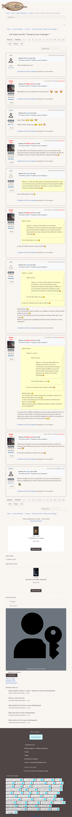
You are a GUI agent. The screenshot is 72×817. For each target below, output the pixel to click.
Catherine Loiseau (23, 796)
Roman (57, 780)
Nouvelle (18, 786)
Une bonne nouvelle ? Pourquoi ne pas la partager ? (33, 60)
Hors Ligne (10, 93)
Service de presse (26, 799)
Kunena (39, 521)
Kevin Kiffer (17, 793)
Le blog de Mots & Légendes (17, 693)
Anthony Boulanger (39, 783)
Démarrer (9, 39)
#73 (58, 110)
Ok (3, 813)
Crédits (26, 755)
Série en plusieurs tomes (12, 789)
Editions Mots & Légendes (13, 780)
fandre (11, 110)
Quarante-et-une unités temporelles (36, 579)
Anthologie (18, 783)
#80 (58, 468)
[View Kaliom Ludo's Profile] (10, 88)
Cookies (26, 752)
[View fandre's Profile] (10, 115)
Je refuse (10, 813)
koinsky (11, 468)
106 (10, 43)
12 (63, 39)
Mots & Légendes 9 (43, 789)
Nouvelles (27, 783)
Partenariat (50, 799)
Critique (59, 783)
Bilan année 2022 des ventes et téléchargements (22, 713)
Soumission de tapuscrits (31, 759)
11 (59, 39)
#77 (59, 262)
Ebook (38, 780)
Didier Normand (10, 796)
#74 (55, 140)
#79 (55, 434)
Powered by (33, 521)
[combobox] (36, 17)
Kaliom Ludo (11, 82)
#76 (55, 210)
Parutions (42, 793)
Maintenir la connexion (14, 672)
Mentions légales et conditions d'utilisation (36, 748)
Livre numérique (28, 780)
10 (54, 39)
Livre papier (48, 780)
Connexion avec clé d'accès (36, 669)
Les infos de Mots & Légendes (17, 700)
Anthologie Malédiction (12, 799)
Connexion (20, 71)
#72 (55, 81)
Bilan (23, 789)
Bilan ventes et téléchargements (40, 786)
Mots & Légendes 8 (49, 796)
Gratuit (58, 799)
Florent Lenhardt (36, 796)
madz (11, 170)
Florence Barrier (53, 793)
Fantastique (32, 789)
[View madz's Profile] (10, 175)
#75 (59, 170)
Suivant (16, 43)
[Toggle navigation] (67, 6)
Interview (50, 783)
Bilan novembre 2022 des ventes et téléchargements (23, 720)
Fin (22, 43)
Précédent (18, 39)
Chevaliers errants (39, 799)
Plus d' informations (36, 816)
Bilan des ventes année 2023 (16, 698)
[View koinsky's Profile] (10, 473)
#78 (55, 337)
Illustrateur (9, 783)
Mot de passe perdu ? (12, 683)
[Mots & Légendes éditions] (14, 6)
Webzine (27, 793)
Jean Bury (26, 786)
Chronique (9, 786)
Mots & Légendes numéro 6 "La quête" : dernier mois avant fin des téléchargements (32, 690)
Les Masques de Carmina (36, 538)
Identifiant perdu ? (11, 681)
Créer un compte (30, 71)
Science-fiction (56, 786)
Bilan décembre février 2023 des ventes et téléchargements (25, 705)
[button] (70, 6)
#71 (59, 55)
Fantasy (8, 793)
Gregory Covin (56, 789)
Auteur (34, 793)
